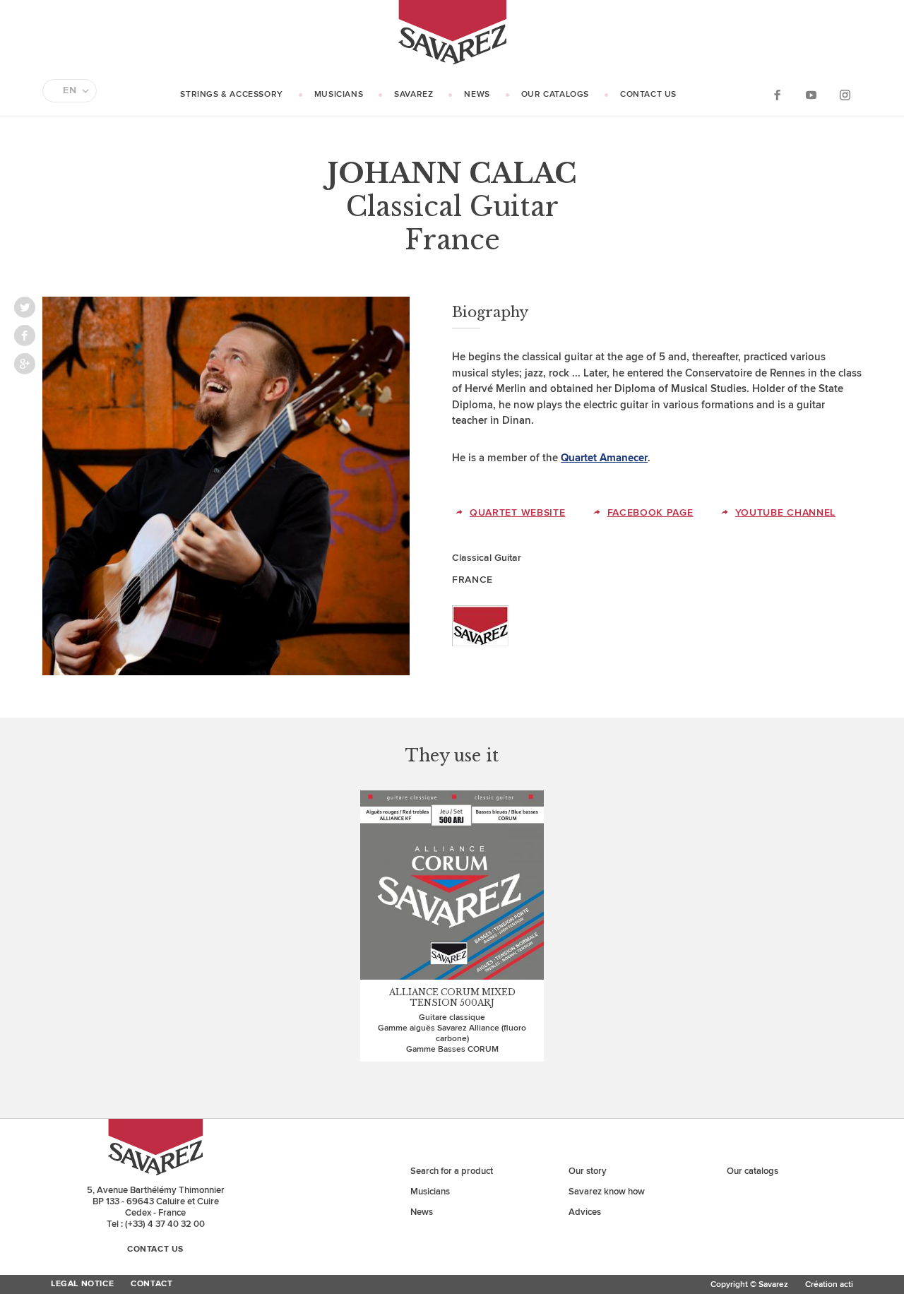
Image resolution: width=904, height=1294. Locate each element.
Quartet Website (518, 512)
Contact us (648, 94)
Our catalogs (555, 94)
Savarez (413, 94)
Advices (585, 1212)
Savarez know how (607, 1191)
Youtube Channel (785, 512)
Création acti (829, 1284)
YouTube (811, 94)
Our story (588, 1171)
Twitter (24, 307)
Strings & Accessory (231, 94)
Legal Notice (82, 1284)
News (476, 94)
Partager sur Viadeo (24, 363)
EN (69, 90)
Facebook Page (650, 512)
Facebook (777, 94)
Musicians (338, 94)
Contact (151, 1284)
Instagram (845, 94)
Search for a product (451, 1171)
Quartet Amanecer (604, 458)
